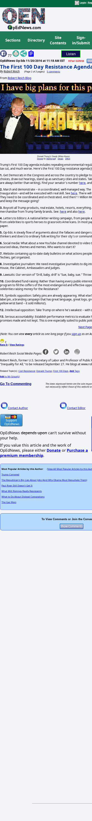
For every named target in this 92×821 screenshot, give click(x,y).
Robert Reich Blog (19, 78)
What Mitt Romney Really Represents (21, 491)
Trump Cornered (10, 474)
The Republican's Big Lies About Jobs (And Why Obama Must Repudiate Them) (44, 480)
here (82, 183)
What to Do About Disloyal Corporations (23, 496)
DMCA (67, 158)
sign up (76, 334)
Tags (75, 370)
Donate (54, 450)
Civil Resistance (26, 370)
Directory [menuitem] (36, 40)
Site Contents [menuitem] (58, 40)
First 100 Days (60, 370)
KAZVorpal (50, 158)
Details (60, 158)
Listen (71, 54)
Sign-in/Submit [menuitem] (80, 40)
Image (40, 158)
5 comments (53, 71)
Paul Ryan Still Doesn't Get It (17, 485)
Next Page (85, 327)
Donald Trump (44, 370)
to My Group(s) (10, 376)
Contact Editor (76, 408)
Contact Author (18, 408)
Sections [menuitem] (12, 40)
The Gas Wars (8, 502)
